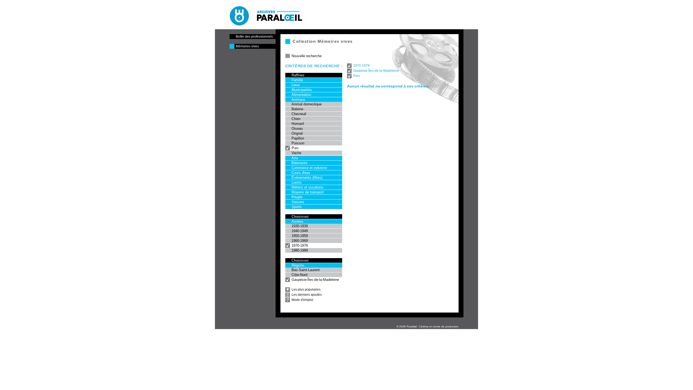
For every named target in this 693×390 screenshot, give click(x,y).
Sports (297, 207)
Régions (298, 265)
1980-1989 (300, 250)
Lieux (296, 85)
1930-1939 (300, 226)
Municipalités (302, 90)
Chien (296, 119)
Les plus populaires (306, 289)
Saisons (298, 202)
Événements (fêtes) (307, 178)
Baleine (297, 109)
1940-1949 (300, 231)
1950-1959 (300, 236)
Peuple (297, 197)
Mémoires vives (247, 46)
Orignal (297, 133)
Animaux (298, 100)
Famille (297, 80)
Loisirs (297, 182)
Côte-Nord (299, 275)
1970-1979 (300, 245)
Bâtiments (300, 163)
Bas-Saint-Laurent (306, 270)
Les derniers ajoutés (307, 295)
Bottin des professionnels (254, 36)
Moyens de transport (308, 192)
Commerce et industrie (309, 168)
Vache (296, 153)
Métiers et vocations (307, 187)
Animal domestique (307, 104)
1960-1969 (300, 241)
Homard (298, 124)
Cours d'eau (301, 173)
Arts (295, 158)
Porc (295, 148)
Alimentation (301, 95)
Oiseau (297, 128)
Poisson (298, 143)
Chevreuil (299, 114)
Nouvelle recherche (307, 56)
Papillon (298, 138)
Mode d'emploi (302, 300)
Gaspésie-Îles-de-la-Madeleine (315, 280)
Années (297, 221)
